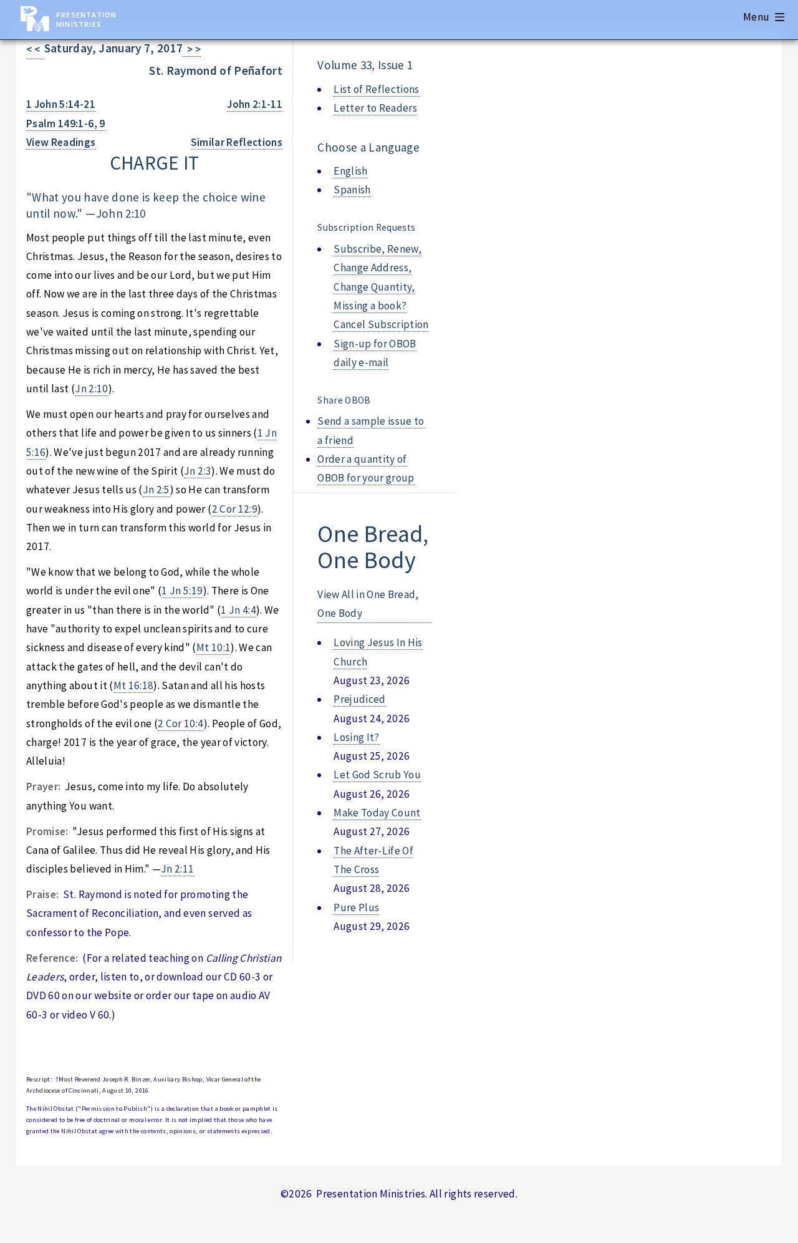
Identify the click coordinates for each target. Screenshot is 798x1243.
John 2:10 (121, 213)
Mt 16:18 (133, 685)
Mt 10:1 (213, 647)
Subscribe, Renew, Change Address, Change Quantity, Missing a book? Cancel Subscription (381, 286)
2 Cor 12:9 (234, 509)
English (350, 171)
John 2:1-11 (254, 104)
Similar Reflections (237, 142)
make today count (377, 813)
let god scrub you (377, 774)
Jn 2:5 (156, 489)
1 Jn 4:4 (238, 610)
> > (192, 49)
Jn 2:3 (197, 471)
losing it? (356, 737)
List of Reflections (377, 89)
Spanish (352, 189)
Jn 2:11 (177, 869)
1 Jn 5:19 (182, 590)
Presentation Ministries (86, 19)
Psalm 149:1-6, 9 (65, 123)
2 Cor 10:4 (180, 723)
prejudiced (359, 699)
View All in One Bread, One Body (368, 604)
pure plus (356, 907)
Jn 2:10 (91, 388)
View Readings (61, 142)
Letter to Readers (375, 108)
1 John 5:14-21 (60, 104)
